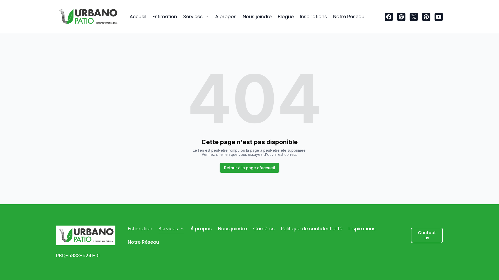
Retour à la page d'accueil (249, 167)
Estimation (165, 16)
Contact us (427, 235)
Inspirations (313, 16)
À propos (226, 16)
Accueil (138, 16)
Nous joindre (257, 16)
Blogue (286, 16)
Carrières (264, 228)
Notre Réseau (348, 16)
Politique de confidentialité (311, 228)
